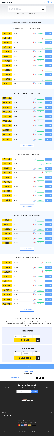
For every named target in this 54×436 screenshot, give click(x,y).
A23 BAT (6, 177)
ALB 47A (6, 74)
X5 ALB (7, 47)
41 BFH (6, 243)
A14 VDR (7, 191)
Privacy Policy (33, 422)
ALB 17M (7, 299)
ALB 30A (6, 70)
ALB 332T (7, 304)
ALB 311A (7, 79)
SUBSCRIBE (34, 391)
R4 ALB (7, 33)
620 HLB (6, 65)
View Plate (40, 33)
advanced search (36, 22)
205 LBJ (6, 238)
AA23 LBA (7, 134)
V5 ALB (7, 38)
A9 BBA (7, 182)
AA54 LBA (7, 98)
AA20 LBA (7, 125)
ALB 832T (7, 285)
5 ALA (7, 51)
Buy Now (48, 33)
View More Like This (27, 145)
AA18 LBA (6, 107)
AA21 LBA (6, 139)
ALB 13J (7, 290)
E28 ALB (6, 200)
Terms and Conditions (23, 422)
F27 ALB (6, 195)
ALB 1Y (6, 281)
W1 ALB (6, 42)
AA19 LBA (6, 130)
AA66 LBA (7, 121)
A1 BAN (6, 186)
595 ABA (6, 61)
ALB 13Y (7, 294)
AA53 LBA (7, 116)
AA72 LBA (7, 112)
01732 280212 (28, 373)
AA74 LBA (7, 102)
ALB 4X (7, 83)
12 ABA (6, 56)
